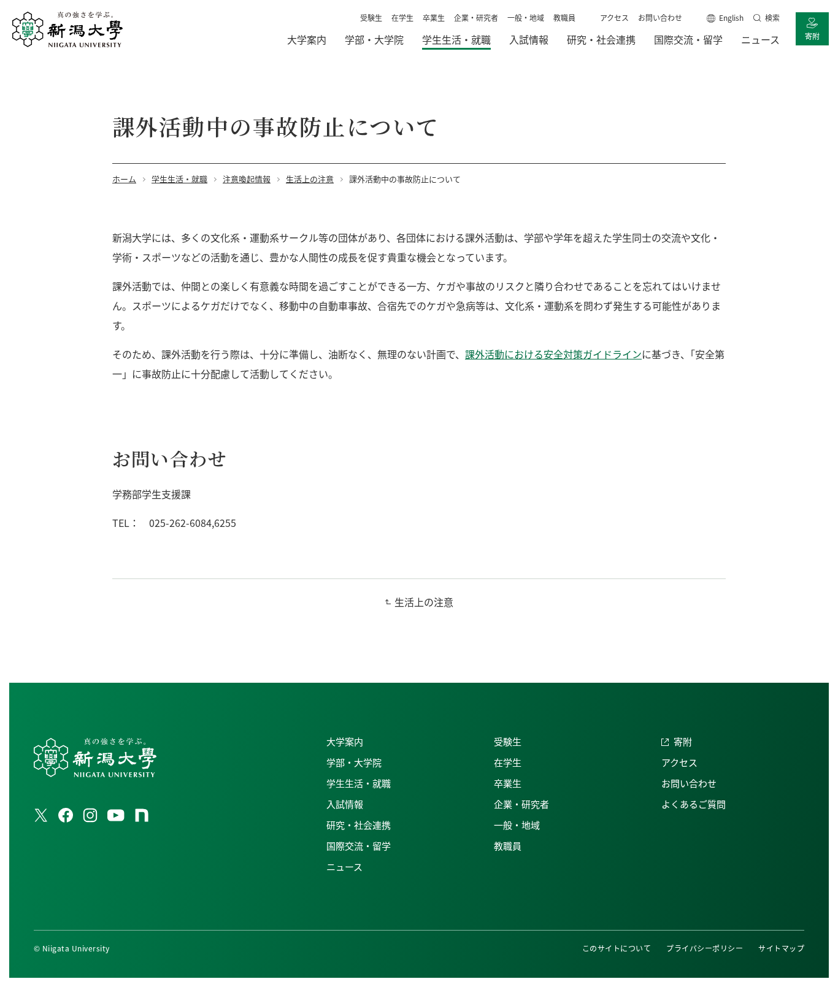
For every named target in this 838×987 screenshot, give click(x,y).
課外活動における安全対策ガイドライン (553, 354)
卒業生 (434, 17)
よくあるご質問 (693, 803)
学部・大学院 (354, 762)
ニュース (344, 866)
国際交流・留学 (358, 845)
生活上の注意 (423, 601)
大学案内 (344, 741)
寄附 (812, 36)
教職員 (564, 17)
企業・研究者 (476, 17)
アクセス (614, 17)
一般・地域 (525, 17)
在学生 (402, 17)
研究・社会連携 (358, 824)
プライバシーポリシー (704, 948)
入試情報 (344, 803)
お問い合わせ (660, 17)
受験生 (371, 17)
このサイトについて (616, 948)
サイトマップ (781, 948)
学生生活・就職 (358, 783)
